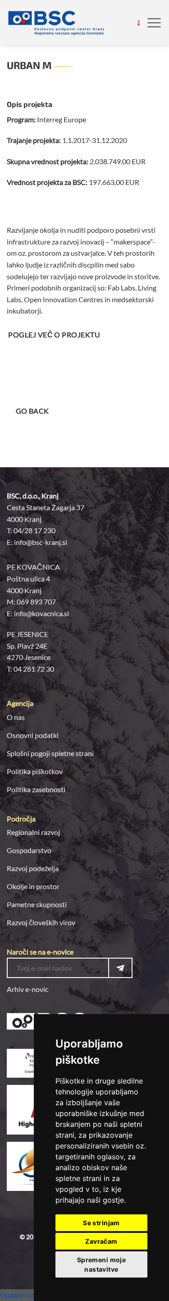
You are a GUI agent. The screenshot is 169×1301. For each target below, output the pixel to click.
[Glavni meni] (154, 22)
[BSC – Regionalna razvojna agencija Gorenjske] (56, 22)
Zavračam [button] (101, 1241)
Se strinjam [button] (101, 1223)
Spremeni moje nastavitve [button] (101, 1264)
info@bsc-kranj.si (40, 542)
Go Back (32, 411)
